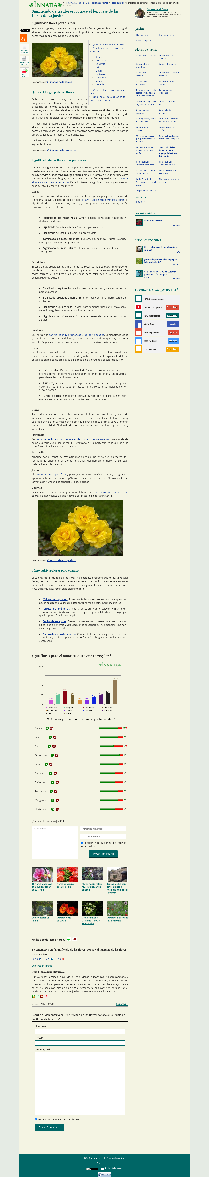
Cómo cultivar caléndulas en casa (167, 163)
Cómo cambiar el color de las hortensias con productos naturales (146, 93)
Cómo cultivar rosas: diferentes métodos (168, 120)
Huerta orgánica (166, 35)
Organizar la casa (93, 2)
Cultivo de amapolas (54, 621)
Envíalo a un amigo (24, 51)
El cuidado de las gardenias (166, 83)
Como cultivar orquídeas (61, 560)
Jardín (105, 2)
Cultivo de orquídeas (55, 599)
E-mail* (39, 1038)
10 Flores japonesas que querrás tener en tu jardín (42, 886)
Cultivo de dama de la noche (59, 634)
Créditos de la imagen (113, 1168)
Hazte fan (173, 324)
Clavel (99, 70)
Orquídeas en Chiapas (146, 190)
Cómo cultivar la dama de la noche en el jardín (91, 920)
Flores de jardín (117, 2)
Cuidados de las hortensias (143, 83)
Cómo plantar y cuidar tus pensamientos (146, 120)
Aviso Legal (97, 1162)
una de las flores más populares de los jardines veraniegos (73, 439)
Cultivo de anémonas (57, 608)
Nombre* (40, 1026)
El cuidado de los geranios (143, 129)
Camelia (100, 84)
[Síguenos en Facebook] (138, 324)
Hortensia (101, 74)
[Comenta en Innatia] (138, 298)
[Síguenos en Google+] (138, 332)
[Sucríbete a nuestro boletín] (138, 315)
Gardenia (100, 63)
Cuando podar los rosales (167, 103)
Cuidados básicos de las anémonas (117, 919)
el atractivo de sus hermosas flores (102, 199)
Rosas (99, 57)
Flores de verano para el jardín (65, 885)
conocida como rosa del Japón (110, 492)
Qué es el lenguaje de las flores (108, 44)
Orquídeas (101, 60)
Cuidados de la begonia (142, 74)
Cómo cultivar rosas (168, 64)
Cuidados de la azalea (59, 82)
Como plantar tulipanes (165, 111)
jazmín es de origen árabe (51, 474)
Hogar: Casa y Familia (74, 2)
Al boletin (140, 201)
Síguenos (173, 332)
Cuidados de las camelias (61, 150)
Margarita (101, 77)
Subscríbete (172, 307)
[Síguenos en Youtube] (138, 307)
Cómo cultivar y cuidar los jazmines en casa (146, 103)
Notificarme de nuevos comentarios (58, 1119)
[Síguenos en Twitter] (138, 340)
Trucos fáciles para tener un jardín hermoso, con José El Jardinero (117, 888)
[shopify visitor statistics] (104, 1173)
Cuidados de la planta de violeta (169, 74)
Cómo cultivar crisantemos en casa (145, 163)
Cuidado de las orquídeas (165, 91)
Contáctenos (111, 1162)
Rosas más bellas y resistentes (167, 172)
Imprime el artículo (24, 63)
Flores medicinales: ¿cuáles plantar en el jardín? (92, 886)
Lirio (98, 67)
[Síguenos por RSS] (138, 349)
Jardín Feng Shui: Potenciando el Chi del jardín (146, 182)
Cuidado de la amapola (64, 919)
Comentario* (42, 1049)
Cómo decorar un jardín (41, 919)
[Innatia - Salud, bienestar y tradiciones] (45, 4)
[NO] (51, 728)
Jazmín (99, 81)
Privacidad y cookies (115, 1158)
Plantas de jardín (143, 40)
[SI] (47, 728)
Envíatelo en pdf (24, 75)
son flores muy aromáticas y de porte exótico (76, 335)
